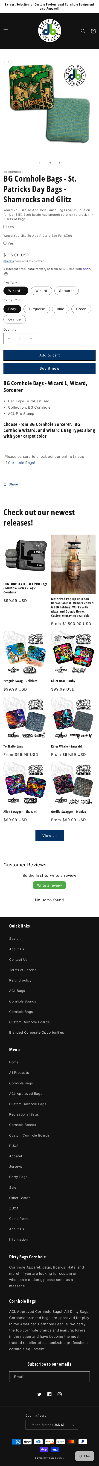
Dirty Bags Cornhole (54, 1458)
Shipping (8, 261)
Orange (14, 319)
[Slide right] (60, 163)
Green (81, 309)
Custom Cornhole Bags (27, 1104)
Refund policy (20, 980)
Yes (11, 227)
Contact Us (18, 959)
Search (15, 938)
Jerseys (15, 1166)
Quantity (9, 329)
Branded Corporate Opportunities (36, 1032)
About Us (16, 949)
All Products (19, 1072)
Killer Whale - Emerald (66, 746)
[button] (6, 31)
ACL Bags (17, 991)
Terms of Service (23, 970)
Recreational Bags (24, 1114)
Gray (12, 309)
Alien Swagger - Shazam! (20, 812)
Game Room (19, 1219)
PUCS (13, 1146)
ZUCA (13, 1208)
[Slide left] (39, 163)
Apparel (15, 1156)
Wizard (41, 291)
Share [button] (13, 484)
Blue (60, 309)
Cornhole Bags (21, 463)
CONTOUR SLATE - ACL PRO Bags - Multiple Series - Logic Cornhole (25, 588)
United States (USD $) (47, 1425)
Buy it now (49, 368)
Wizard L (15, 291)
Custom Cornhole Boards (29, 1022)
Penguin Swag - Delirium (20, 681)
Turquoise (36, 309)
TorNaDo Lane (13, 746)
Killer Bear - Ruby (63, 681)
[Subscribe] (84, 1376)
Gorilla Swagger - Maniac (68, 812)
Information (18, 1239)
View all (49, 835)
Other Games (20, 1198)
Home (13, 1062)
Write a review (49, 885)
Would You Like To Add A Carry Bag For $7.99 (37, 235)
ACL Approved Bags (25, 1093)
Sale (12, 1187)
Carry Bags (18, 1177)
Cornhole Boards (22, 1001)
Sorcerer (66, 291)
